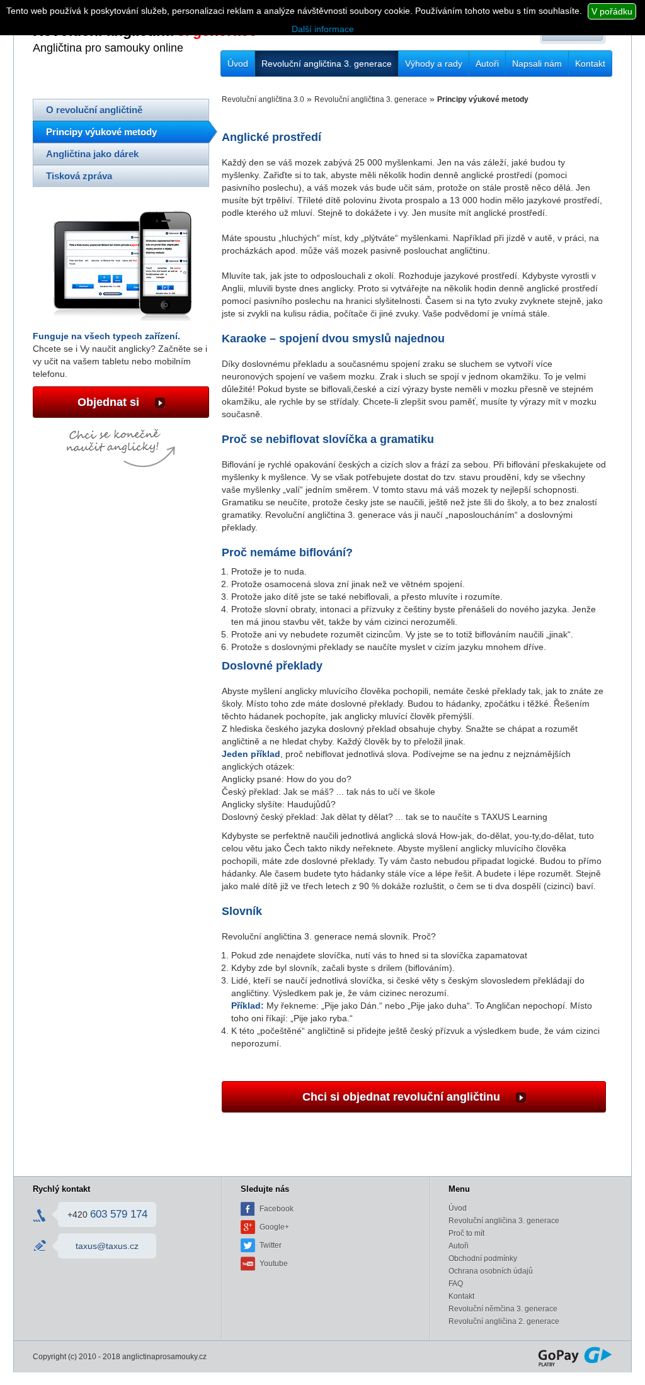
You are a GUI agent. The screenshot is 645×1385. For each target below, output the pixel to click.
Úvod (237, 64)
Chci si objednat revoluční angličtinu (402, 1097)
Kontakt (590, 64)
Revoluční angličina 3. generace (503, 1220)
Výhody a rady (433, 64)
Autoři (487, 64)
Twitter (271, 1245)
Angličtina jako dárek (92, 154)
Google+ (274, 1227)
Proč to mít (466, 1233)
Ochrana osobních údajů (490, 1271)
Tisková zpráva (79, 176)
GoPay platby (575, 1357)
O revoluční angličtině (94, 109)
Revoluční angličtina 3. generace (326, 64)
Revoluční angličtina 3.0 (263, 99)
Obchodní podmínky (482, 1258)
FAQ (455, 1283)
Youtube (274, 1263)
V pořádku (611, 11)
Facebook (277, 1208)
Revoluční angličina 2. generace (503, 1321)
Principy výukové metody (101, 131)
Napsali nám (537, 64)
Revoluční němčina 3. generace (502, 1308)
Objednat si (109, 402)
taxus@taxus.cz (107, 1246)
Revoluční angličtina (121, 38)
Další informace (323, 29)
